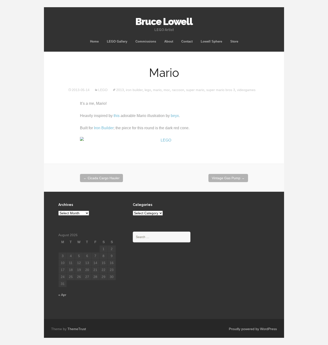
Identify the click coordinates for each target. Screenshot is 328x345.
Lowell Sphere (211, 41)
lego (148, 90)
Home (94, 41)
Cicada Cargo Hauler (101, 178)
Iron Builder (104, 128)
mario (157, 90)
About (168, 41)
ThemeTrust (76, 329)
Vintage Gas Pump (228, 178)
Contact (187, 41)
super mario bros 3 (220, 90)
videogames (246, 90)
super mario (195, 90)
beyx (175, 116)
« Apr (62, 295)
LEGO (103, 90)
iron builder (134, 90)
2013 (120, 90)
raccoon (178, 90)
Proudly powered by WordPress (253, 329)
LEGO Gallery (117, 41)
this (117, 116)
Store (234, 41)
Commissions (145, 41)
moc (167, 90)
